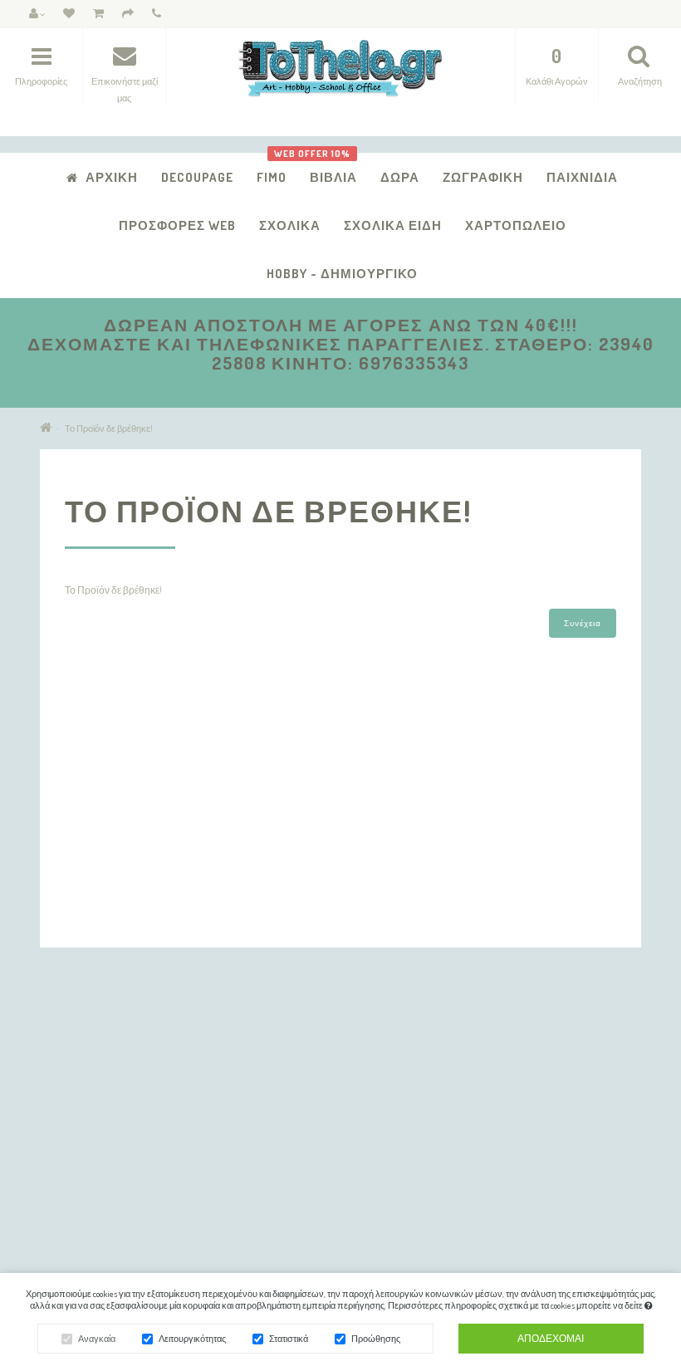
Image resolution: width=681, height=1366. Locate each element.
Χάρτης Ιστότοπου (94, 1163)
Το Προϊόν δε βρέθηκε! (109, 428)
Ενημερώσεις (501, 1076)
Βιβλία (327, 169)
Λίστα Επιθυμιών (299, 1141)
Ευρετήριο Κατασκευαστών (531, 1055)
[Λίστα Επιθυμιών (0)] (69, 14)
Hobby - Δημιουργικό (342, 274)
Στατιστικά (288, 1338)
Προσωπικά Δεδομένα (102, 1098)
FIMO (272, 177)
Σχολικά (290, 225)
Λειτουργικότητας (192, 1338)
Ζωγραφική (483, 177)
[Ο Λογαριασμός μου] (37, 14)
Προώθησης (375, 1338)
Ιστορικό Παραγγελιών (311, 1120)
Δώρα (399, 177)
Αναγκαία (96, 1338)
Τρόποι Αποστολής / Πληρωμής (124, 1076)
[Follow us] (464, 1248)
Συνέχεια (582, 623)
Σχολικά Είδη (393, 225)
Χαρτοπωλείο (515, 225)
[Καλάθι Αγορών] (98, 14)
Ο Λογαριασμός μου (306, 1076)
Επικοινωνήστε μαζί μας (314, 1055)
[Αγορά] (128, 14)
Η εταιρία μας (83, 1055)
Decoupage (197, 177)
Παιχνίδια (582, 177)
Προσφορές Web (177, 225)
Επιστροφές (80, 1120)
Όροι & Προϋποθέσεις (101, 1141)
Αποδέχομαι (550, 1338)
